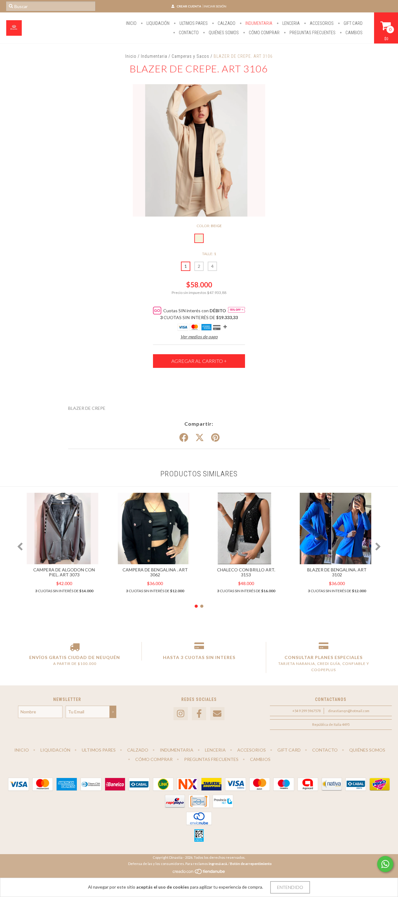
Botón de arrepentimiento (251, 864)
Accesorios (321, 23)
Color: (209, 225)
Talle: (209, 253)
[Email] (217, 714)
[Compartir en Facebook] (183, 437)
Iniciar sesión (215, 6)
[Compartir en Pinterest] (215, 437)
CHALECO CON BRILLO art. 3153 (246, 572)
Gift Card (353, 23)
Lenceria (290, 23)
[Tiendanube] (199, 873)
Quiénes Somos (223, 32)
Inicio (131, 23)
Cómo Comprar (264, 32)
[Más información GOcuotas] (236, 310)
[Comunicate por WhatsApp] (385, 864)
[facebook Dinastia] (199, 714)
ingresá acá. (218, 864)
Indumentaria (258, 23)
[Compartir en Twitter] (199, 437)
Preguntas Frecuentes (312, 32)
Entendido (290, 887)
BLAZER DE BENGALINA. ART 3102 (337, 572)
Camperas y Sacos (191, 56)
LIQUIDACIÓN (157, 23)
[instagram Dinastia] (181, 714)
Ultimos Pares (193, 23)
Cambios (354, 32)
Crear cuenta (189, 6)
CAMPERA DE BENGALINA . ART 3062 (155, 572)
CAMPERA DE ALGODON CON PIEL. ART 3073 (64, 572)
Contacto (188, 32)
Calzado (226, 23)
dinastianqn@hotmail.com (348, 711)
